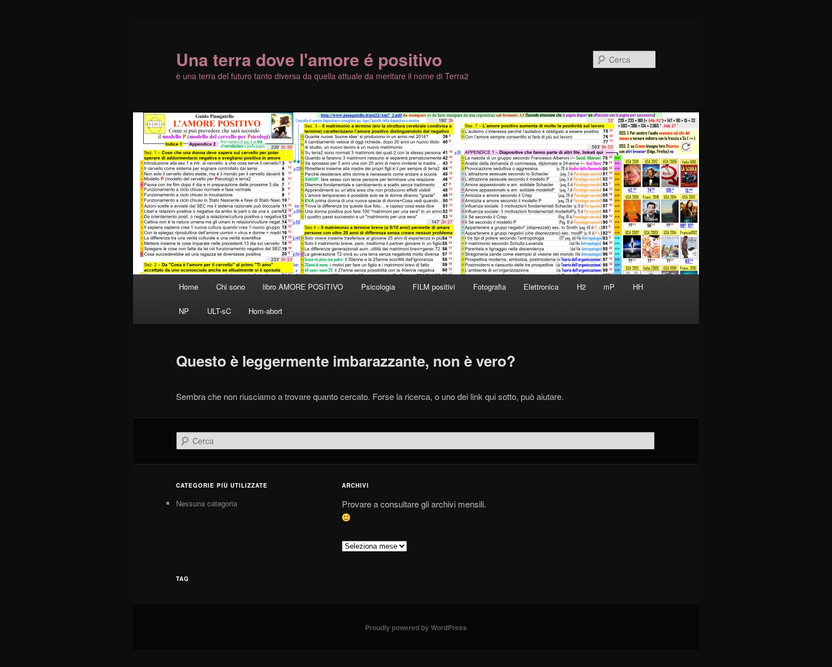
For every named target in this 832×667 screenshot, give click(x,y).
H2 (581, 286)
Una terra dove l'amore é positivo (309, 59)
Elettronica (541, 286)
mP (609, 286)
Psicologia (378, 286)
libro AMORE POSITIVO (303, 286)
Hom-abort (265, 310)
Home (188, 286)
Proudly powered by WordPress (416, 627)
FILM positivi (434, 286)
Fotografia (489, 286)
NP (184, 310)
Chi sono (230, 286)
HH (638, 286)
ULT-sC (219, 310)
